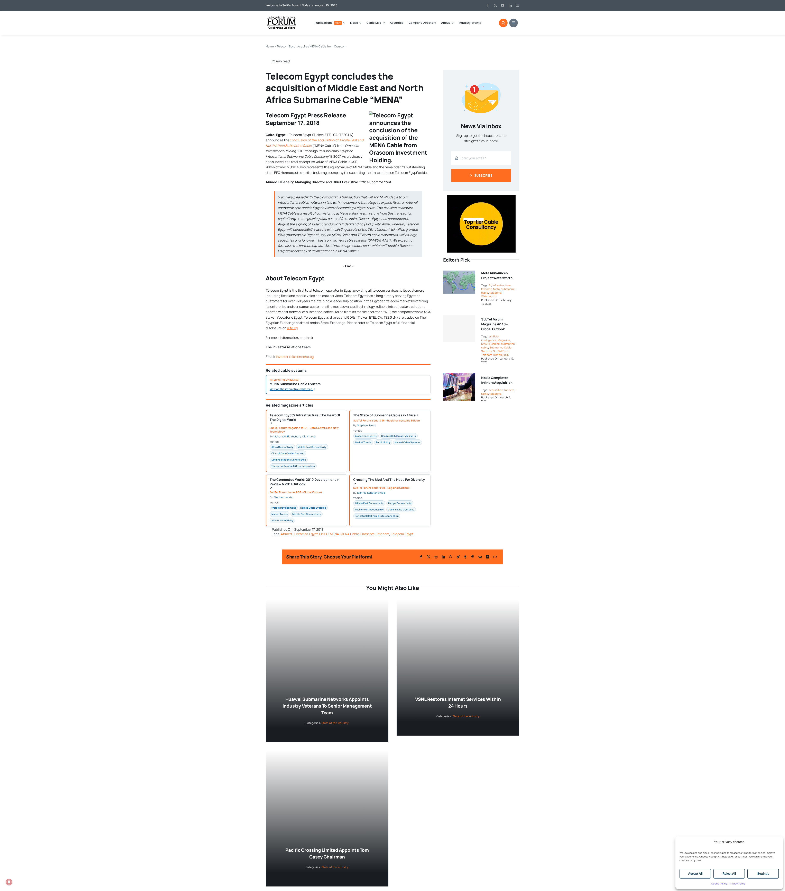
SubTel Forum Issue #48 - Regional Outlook (381, 488)
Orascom (367, 534)
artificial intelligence (490, 338)
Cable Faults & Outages (401, 509)
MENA (334, 534)
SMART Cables (490, 344)
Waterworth (488, 296)
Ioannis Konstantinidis (371, 492)
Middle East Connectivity (312, 446)
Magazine (504, 340)
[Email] (495, 557)
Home (270, 46)
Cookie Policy (719, 883)
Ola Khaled (308, 436)
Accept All (695, 873)
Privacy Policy (737, 883)
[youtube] (502, 5)
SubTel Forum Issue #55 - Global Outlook (296, 492)
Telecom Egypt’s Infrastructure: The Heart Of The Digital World (305, 419)
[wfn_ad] (481, 197)
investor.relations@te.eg (295, 356)
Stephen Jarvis (366, 425)
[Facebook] (421, 557)
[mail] (517, 5)
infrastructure (501, 285)
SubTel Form (501, 351)
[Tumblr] (465, 557)
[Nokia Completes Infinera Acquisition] (459, 376)
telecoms (495, 292)
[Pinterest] (472, 557)
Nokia (484, 394)
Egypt (313, 534)
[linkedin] (510, 5)
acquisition (496, 390)
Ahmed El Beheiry (294, 534)
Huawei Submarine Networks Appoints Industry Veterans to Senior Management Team (327, 706)
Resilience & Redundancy (369, 509)
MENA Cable (350, 534)
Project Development (283, 507)
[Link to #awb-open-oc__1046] (503, 23)
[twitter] (495, 5)
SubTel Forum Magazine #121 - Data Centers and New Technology (304, 429)
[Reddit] (436, 557)
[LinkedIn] (443, 557)
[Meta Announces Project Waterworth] (459, 271)
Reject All (729, 873)
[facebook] (488, 5)
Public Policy (383, 442)
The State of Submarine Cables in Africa (385, 415)
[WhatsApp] (450, 557)
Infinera (509, 390)
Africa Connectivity (282, 446)
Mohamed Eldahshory (287, 436)
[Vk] (480, 557)
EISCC (323, 534)
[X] (428, 557)
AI (490, 285)
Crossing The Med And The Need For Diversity (389, 481)
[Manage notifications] (9, 882)
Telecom (382, 534)
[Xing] (487, 557)
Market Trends (363, 442)
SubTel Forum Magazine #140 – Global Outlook (494, 324)
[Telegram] (458, 557)
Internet (486, 289)
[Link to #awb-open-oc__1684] (513, 23)
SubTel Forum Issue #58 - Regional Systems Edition (386, 420)
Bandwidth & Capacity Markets (398, 435)
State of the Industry (335, 723)
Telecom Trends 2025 (495, 355)
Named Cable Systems (407, 442)
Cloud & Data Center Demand (287, 453)
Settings (763, 873)
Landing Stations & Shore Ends (288, 459)
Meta (496, 289)
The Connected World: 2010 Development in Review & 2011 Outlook (304, 483)
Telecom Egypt (402, 534)
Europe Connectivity (400, 503)
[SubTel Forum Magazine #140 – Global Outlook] (459, 328)
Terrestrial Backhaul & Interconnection (293, 465)
